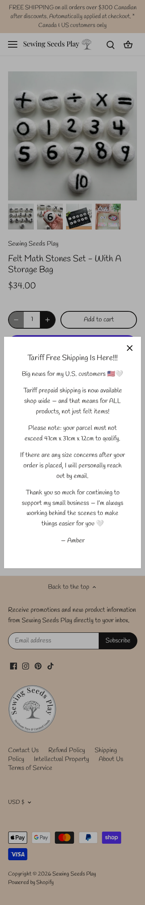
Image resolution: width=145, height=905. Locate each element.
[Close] (130, 348)
